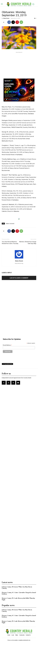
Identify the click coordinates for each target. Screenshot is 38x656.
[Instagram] (8, 383)
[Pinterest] (17, 22)
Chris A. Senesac (7, 191)
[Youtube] (18, 383)
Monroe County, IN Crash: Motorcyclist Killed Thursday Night (18, 599)
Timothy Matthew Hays (9, 159)
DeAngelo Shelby (7, 120)
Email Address (7, 345)
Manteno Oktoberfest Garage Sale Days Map (27, 242)
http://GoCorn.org (19, 263)
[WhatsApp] (21, 22)
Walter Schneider (10, 223)
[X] (13, 22)
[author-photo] (19, 258)
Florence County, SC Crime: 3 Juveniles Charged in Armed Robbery (19, 593)
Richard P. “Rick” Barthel (9, 175)
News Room (6, 18)
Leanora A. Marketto (8, 204)
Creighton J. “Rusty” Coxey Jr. (11, 145)
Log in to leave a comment (19, 278)
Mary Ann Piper (6, 107)
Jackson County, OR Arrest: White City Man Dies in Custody (17, 587)
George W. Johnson (8, 132)
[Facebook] (9, 22)
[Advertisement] (19, 64)
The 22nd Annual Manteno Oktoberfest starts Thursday (10, 242)
